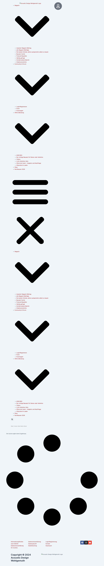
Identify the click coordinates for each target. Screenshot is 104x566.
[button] (30, 211)
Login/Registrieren (21, 106)
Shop (16, 167)
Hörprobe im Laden (22, 165)
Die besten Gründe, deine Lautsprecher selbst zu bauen (32, 52)
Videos (18, 159)
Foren (18, 108)
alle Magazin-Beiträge (22, 50)
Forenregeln (19, 110)
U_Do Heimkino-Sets (22, 161)
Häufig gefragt (20, 58)
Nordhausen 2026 (20, 169)
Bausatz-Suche (20, 54)
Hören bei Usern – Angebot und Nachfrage (28, 163)
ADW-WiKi (19, 155)
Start (12, 426)
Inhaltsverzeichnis (21, 62)
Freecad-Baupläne (21, 56)
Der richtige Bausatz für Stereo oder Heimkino (29, 157)
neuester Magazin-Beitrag (23, 48)
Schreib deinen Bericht (22, 60)
